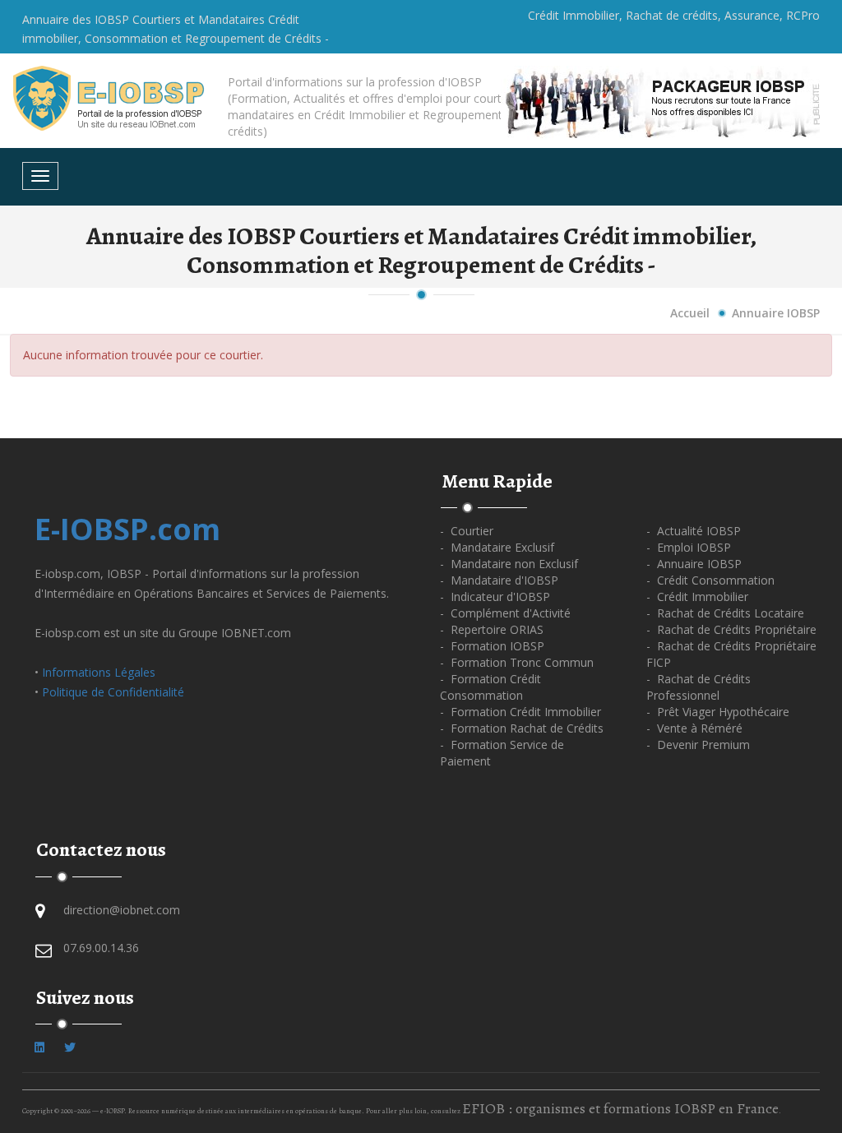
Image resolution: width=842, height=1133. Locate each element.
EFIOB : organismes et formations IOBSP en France (620, 1108)
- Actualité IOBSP (693, 531)
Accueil (690, 313)
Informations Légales (98, 672)
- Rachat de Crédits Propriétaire (731, 629)
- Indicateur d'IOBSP (495, 596)
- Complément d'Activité (505, 613)
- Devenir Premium (698, 744)
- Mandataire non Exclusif (509, 563)
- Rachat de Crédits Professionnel (698, 687)
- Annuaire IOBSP (694, 563)
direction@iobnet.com (121, 910)
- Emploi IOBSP (688, 547)
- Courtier (466, 531)
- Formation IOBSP (492, 646)
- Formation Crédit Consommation (490, 687)
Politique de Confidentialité (113, 692)
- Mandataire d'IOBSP (499, 580)
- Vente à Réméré (694, 728)
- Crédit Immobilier (697, 596)
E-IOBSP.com (127, 529)
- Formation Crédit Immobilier (520, 711)
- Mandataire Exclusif (497, 547)
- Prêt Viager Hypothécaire (717, 711)
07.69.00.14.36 (101, 947)
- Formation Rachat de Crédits (522, 728)
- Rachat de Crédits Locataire (725, 613)
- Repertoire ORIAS (492, 629)
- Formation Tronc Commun (517, 662)
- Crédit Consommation (710, 580)
